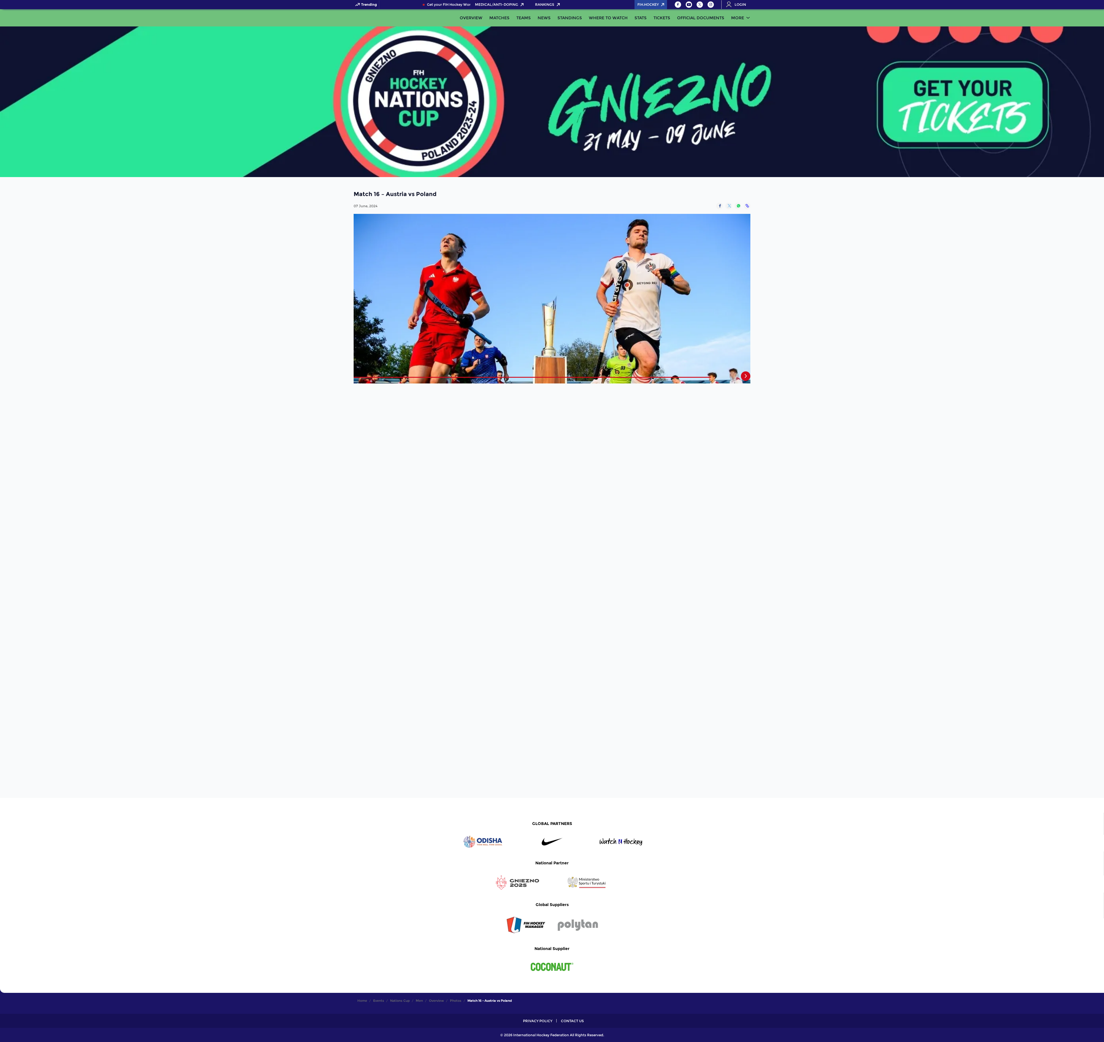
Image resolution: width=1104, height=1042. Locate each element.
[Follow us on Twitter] (700, 4)
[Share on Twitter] (728, 206)
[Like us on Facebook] (678, 4)
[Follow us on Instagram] (711, 4)
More (737, 18)
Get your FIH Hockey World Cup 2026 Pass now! (453, 4)
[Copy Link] (747, 206)
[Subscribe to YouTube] (689, 4)
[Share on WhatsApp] (738, 206)
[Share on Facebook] (719, 206)
